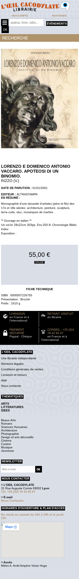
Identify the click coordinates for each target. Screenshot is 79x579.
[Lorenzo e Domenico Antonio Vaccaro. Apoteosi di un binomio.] (39, 149)
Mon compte (20, 15)
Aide (4, 380)
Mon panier (59, 15)
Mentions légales (12, 363)
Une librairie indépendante (18, 358)
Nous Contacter (12, 500)
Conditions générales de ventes (22, 369)
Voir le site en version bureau (23, 571)
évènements (57, 23)
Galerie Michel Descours (20, 576)
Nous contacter (11, 385)
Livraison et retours (14, 374)
